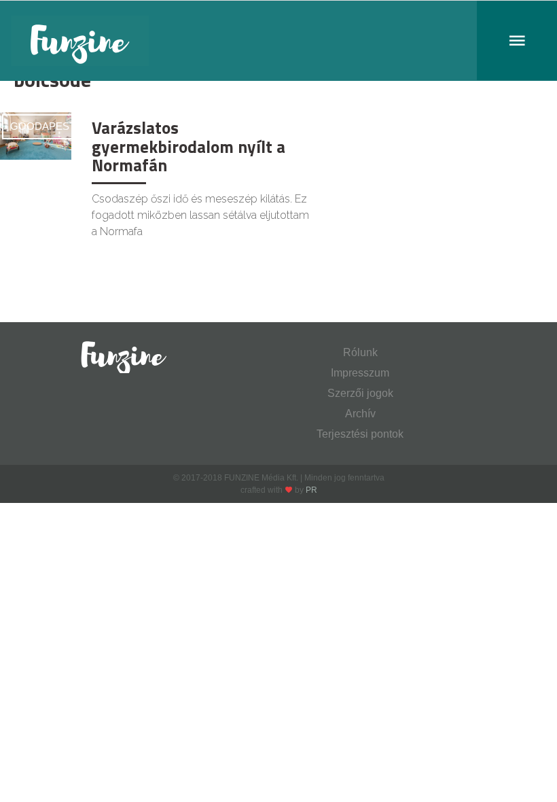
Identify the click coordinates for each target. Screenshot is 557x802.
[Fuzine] (278, 41)
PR (311, 490)
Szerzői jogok (360, 393)
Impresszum (360, 373)
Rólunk (360, 352)
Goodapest (42, 126)
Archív (360, 413)
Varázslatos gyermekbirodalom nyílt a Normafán (188, 146)
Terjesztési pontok (360, 434)
